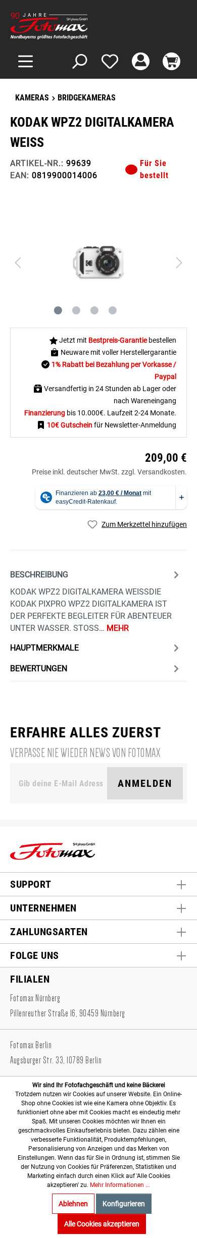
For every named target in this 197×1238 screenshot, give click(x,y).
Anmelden (145, 783)
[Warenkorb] (171, 61)
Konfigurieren (124, 1204)
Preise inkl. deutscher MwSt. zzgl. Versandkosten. (109, 472)
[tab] (96, 600)
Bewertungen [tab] (38, 668)
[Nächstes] (179, 262)
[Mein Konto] (140, 61)
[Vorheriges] (17, 262)
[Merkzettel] (109, 61)
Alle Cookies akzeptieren (101, 1224)
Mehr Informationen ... (120, 1185)
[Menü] (25, 61)
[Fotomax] (73, 26)
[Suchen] (79, 61)
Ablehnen (73, 1204)
